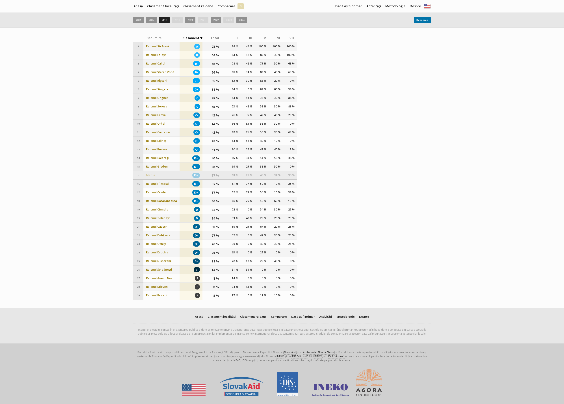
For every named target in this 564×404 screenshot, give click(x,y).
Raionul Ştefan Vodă (160, 72)
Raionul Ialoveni (157, 287)
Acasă (138, 6)
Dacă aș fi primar (348, 6)
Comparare (226, 6)
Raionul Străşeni (157, 46)
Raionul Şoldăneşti (159, 269)
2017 (151, 20)
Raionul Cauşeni (157, 227)
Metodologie (395, 6)
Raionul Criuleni (157, 192)
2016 (138, 20)
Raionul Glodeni (157, 166)
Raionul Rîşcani (156, 81)
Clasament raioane (198, 6)
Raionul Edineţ (156, 141)
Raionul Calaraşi (157, 158)
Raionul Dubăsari (158, 235)
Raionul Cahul (155, 63)
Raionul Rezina (156, 149)
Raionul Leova (156, 115)
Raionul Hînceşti (157, 184)
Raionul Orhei (155, 123)
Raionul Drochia (157, 252)
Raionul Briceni (156, 295)
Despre (415, 6)
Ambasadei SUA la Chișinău (320, 352)
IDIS (244, 360)
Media (150, 175)
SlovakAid (290, 352)
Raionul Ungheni (157, 98)
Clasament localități (163, 6)
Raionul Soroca (156, 106)
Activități (373, 6)
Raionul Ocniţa (156, 244)
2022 (216, 20)
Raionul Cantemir (158, 132)
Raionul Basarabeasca (161, 201)
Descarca (422, 20)
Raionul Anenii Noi (159, 278)
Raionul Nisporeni (158, 261)
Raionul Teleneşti (158, 218)
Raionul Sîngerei (157, 89)
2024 (241, 20)
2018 (164, 20)
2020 (190, 20)
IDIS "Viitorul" (299, 356)
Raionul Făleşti (156, 55)
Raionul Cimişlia (157, 209)
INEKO (280, 356)
